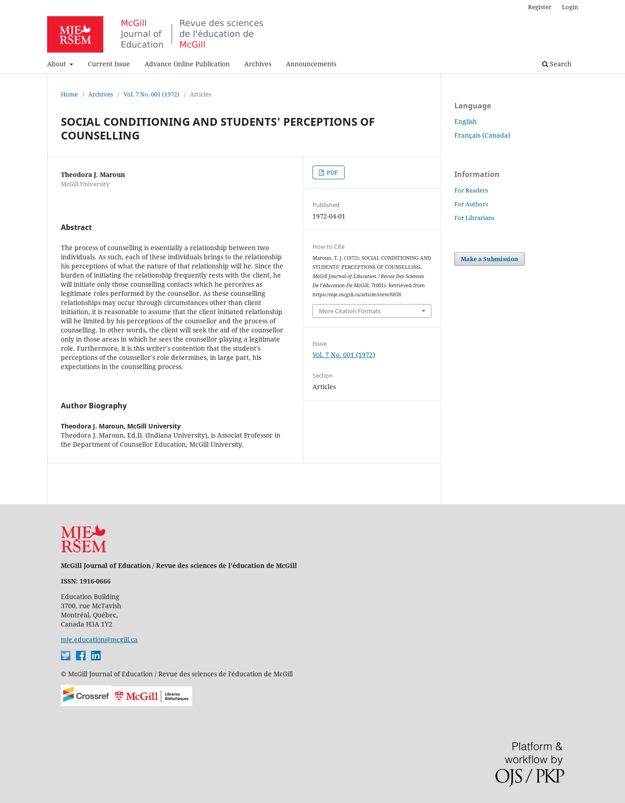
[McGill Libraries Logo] (151, 703)
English (465, 121)
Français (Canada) (482, 135)
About (57, 63)
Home (69, 94)
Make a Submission (489, 259)
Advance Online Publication (187, 63)
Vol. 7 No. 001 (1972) (151, 94)
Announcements (311, 63)
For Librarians (474, 218)
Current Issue (109, 63)
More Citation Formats (350, 311)
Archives (257, 63)
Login (570, 7)
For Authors (471, 204)
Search (559, 63)
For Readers (471, 190)
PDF (331, 172)
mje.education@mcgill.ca (99, 639)
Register (539, 7)
